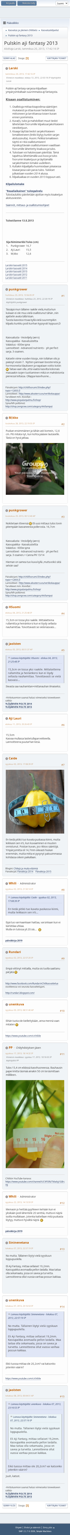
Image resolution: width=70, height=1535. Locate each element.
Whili (12, 883)
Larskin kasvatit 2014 (16, 268)
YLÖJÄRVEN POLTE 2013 (18, 707)
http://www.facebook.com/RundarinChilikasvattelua (31, 983)
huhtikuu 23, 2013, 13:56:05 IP (19, 295)
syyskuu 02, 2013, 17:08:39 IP (19, 764)
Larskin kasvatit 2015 (16, 265)
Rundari (15, 952)
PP (11, 1047)
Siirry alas (9, 58)
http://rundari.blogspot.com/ (20, 992)
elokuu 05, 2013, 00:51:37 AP (19, 649)
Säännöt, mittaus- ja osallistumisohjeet (27, 205)
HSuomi (15, 607)
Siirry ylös (9, 1505)
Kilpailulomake (15, 184)
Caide (13, 758)
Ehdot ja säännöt (32, 1527)
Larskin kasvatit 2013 (16, 271)
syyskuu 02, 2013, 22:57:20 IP (19, 957)
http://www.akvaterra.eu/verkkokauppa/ (39, 393)
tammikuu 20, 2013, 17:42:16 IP (20, 73)
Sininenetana (19, 1242)
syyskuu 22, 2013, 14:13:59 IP (19, 1202)
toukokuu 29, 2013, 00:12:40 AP (20, 516)
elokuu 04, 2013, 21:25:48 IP (18, 612)
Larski (13, 68)
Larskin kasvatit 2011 (16, 277)
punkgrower (18, 289)
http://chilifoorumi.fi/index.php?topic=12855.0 (28, 389)
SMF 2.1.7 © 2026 (27, 1531)
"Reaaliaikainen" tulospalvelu (24, 191)
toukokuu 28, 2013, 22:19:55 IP (20, 423)
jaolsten (15, 644)
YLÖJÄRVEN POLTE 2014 (18, 703)
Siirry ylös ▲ (49, 1527)
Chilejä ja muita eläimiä (26, 868)
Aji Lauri (15, 718)
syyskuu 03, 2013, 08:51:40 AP (19, 1010)
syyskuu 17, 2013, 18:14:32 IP (19, 1053)
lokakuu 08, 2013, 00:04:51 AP (19, 1395)
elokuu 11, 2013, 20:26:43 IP (18, 724)
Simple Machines (44, 1531)
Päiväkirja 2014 (25, 871)
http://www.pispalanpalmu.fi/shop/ (23, 400)
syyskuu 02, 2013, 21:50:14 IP (19, 889)
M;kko (13, 418)
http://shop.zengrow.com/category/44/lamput (28, 406)
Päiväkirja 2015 (43, 871)
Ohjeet (18, 1527)
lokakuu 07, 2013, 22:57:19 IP (19, 1248)
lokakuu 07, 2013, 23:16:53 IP (19, 1305)
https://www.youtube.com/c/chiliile (23, 1035)
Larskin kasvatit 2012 (16, 274)
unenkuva (16, 1004)
